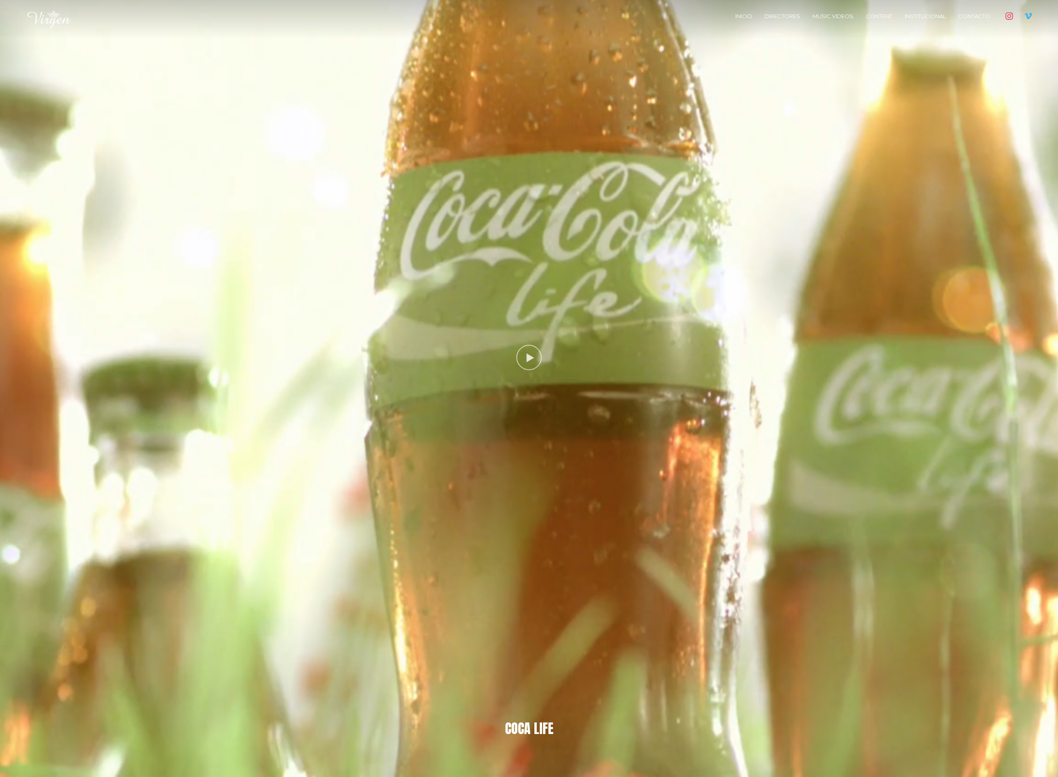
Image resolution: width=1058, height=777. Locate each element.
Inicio (743, 16)
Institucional (925, 16)
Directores (782, 16)
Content (879, 16)
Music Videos (833, 16)
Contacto (974, 16)
